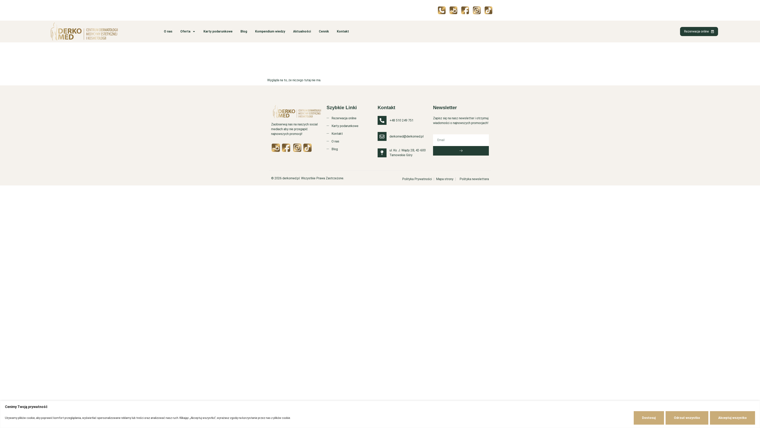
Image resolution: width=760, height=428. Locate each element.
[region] (380, 414)
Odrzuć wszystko (687, 418)
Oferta (185, 31)
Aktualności (302, 31)
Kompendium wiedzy (270, 31)
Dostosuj (649, 418)
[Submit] (461, 151)
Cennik (324, 31)
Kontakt (343, 31)
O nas (168, 31)
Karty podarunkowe (218, 31)
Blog (243, 31)
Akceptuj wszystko (732, 418)
